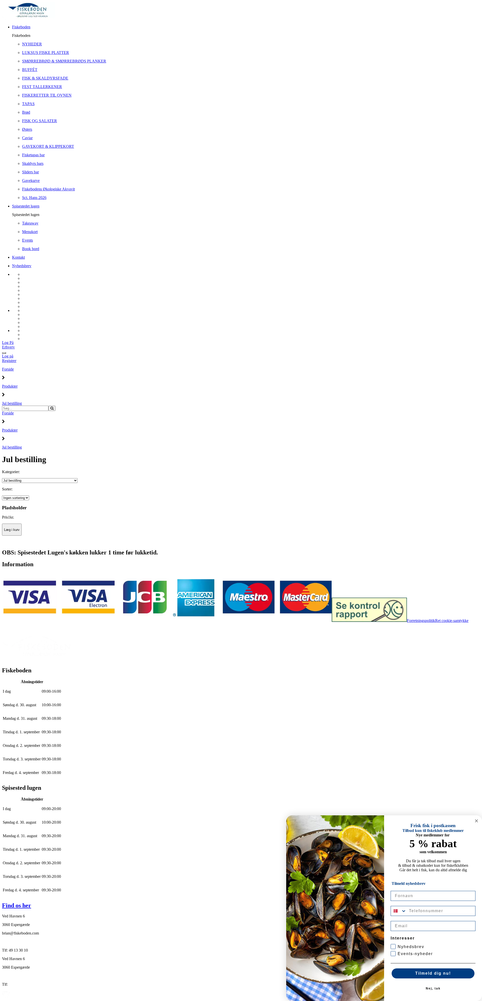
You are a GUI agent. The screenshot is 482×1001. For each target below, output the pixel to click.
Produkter (10, 386)
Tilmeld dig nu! (433, 973)
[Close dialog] (476, 821)
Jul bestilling (12, 403)
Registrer (9, 361)
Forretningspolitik (421, 620)
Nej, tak (433, 988)
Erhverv (8, 347)
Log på (7, 356)
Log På (8, 342)
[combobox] (398, 911)
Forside (8, 369)
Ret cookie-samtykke (451, 620)
